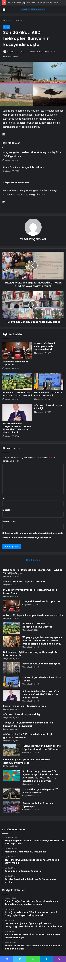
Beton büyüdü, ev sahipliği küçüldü (41, 663)
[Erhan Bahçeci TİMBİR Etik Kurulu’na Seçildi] (49, 381)
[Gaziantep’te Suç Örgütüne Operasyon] (11, 807)
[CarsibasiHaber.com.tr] (33, 9)
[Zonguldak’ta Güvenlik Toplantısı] (17, 350)
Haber (19, 20)
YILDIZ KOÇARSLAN (16, 52)
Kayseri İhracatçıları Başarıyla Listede (24, 706)
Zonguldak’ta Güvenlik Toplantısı (15, 363)
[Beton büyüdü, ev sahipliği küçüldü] (11, 668)
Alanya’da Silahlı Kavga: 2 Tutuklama (23, 167)
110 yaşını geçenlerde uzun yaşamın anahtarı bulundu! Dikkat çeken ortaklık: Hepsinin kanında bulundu (42, 640)
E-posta (7, 510)
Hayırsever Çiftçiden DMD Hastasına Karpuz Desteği (17, 394)
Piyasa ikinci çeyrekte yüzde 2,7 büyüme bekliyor (40, 791)
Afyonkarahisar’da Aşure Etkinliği (48, 407)
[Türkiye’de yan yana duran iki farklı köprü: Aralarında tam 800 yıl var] (11, 750)
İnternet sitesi (9, 521)
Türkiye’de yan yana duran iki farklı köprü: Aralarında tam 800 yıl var (41, 747)
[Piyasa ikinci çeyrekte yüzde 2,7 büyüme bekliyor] (11, 793)
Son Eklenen (33, 559)
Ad (4, 498)
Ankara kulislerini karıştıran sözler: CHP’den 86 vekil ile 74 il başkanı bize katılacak (16, 428)
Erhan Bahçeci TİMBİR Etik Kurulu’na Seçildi (48, 394)
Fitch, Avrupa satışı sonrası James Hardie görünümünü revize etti (26, 761)
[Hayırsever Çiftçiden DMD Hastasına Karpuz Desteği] (17, 381)
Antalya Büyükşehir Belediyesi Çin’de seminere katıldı (45, 346)
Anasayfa (9, 20)
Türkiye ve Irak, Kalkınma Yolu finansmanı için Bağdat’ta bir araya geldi (28, 724)
